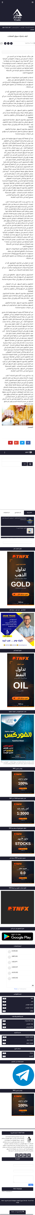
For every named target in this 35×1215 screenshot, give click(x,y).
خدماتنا (31, 1053)
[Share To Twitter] (22, 443)
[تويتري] (21, 1155)
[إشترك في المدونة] (29, 1155)
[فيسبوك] (17, 1155)
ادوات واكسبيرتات (29, 1020)
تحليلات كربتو (30, 1040)
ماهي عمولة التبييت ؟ (21, 528)
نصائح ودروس (29, 1027)
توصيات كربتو (30, 1043)
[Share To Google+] (16, 443)
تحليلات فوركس (29, 1004)
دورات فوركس (29, 1024)
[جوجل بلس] (25, 1155)
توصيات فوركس (29, 1007)
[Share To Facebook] (28, 443)
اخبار (32, 1001)
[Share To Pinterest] (10, 443)
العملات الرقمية (29, 1037)
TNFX (32, 998)
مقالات (31, 1011)
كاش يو (31, 1056)
